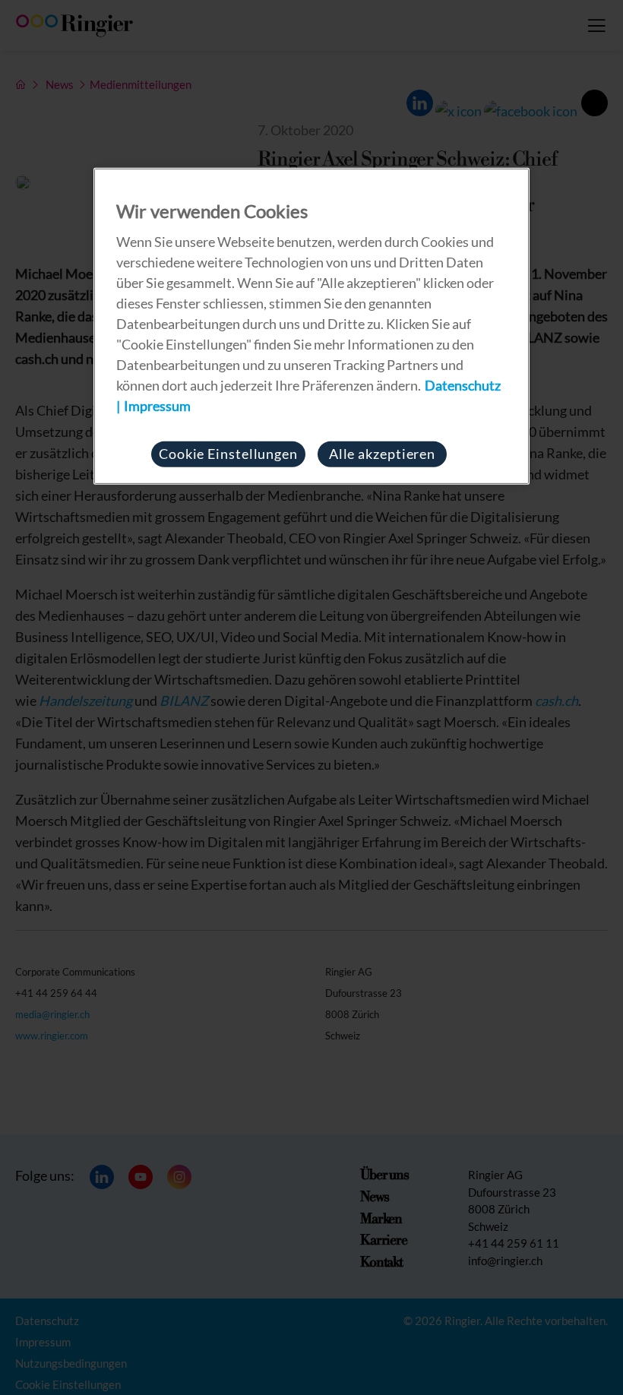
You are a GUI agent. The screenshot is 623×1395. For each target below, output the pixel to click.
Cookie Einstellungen (228, 453)
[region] (311, 326)
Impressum (157, 405)
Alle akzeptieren (382, 453)
